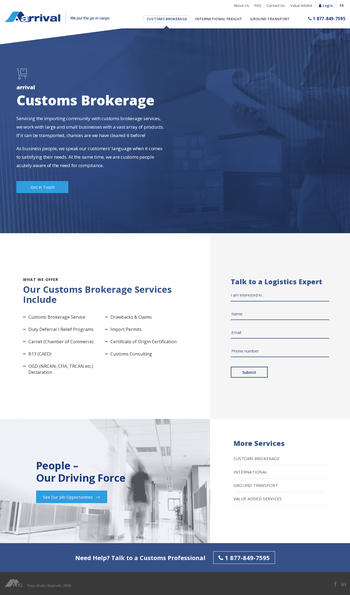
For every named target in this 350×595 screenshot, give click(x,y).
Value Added (301, 5)
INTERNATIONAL (250, 472)
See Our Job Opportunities (68, 496)
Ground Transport (270, 18)
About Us (241, 5)
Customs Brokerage (167, 18)
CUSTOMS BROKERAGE (257, 458)
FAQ (258, 5)
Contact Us (276, 5)
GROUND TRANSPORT (256, 485)
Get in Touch (42, 187)
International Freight (218, 18)
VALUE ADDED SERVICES (258, 498)
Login (328, 5)
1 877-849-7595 (328, 19)
